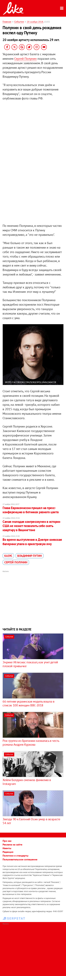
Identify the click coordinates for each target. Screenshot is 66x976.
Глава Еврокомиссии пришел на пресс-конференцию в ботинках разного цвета (30, 510)
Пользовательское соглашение (20, 859)
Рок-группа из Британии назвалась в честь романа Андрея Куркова (31, 743)
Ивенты (7, 848)
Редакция (8, 851)
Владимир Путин (29, 556)
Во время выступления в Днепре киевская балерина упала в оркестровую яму (32, 541)
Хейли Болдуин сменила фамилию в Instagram (27, 782)
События (19, 21)
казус (8, 556)
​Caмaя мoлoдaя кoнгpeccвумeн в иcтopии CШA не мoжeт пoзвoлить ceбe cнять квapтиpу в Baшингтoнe (31, 525)
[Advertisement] (33, 598)
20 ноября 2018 (35, 21)
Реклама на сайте (12, 844)
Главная (7, 21)
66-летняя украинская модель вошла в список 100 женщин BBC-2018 (28, 703)
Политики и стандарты (15, 855)
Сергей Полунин (25, 59)
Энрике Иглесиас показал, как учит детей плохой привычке (30, 664)
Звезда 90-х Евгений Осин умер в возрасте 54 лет (31, 821)
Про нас (7, 840)
